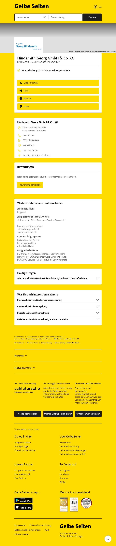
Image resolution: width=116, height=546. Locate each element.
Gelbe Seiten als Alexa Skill (72, 454)
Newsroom (65, 442)
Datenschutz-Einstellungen (27, 530)
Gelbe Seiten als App (69, 446)
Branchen (19, 355)
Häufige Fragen (21, 446)
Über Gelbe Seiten (70, 436)
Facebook (64, 474)
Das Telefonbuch (22, 474)
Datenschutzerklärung (40, 525)
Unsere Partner (23, 464)
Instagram (65, 470)
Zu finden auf (68, 464)
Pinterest (64, 478)
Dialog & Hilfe (23, 436)
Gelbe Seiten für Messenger (73, 450)
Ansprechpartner (22, 442)
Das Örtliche (20, 478)
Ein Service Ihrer (71, 535)
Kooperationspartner (24, 470)
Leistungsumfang (23, 367)
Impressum (19, 525)
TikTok (63, 482)
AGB (47, 530)
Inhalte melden (21, 534)
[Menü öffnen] (100, 6)
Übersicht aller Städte (24, 450)
